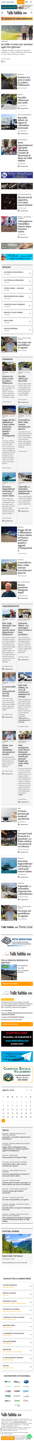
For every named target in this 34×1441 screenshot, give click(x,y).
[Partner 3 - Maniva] (26, 1379)
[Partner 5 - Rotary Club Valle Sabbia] (17, 1384)
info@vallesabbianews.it (20, 1419)
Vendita (5, 964)
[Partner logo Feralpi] (17, 1398)
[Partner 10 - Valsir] (26, 1389)
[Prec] (27, 1087)
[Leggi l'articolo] (17, 32)
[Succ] (31, 1087)
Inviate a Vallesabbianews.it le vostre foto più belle (14, 1260)
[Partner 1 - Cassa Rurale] (8, 1379)
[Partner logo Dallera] (8, 1389)
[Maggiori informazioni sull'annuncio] (9, 970)
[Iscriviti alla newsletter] (26, 2)
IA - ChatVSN (6, 1438)
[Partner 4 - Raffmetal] (8, 1384)
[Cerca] (29, 12)
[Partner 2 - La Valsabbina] (17, 1379)
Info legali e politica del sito (17, 1436)
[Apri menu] (5, 12)
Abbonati (21, 2)
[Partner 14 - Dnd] (8, 1398)
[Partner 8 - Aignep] (17, 1389)
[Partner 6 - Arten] (26, 1384)
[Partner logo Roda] (26, 1398)
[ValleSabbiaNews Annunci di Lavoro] (17, 992)
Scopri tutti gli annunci (10, 981)
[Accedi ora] (31, 2)
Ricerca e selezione (7, 997)
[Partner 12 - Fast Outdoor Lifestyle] (17, 1393)
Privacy (1, 1432)
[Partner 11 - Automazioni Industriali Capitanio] (8, 1393)
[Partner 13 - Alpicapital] (26, 1393)
